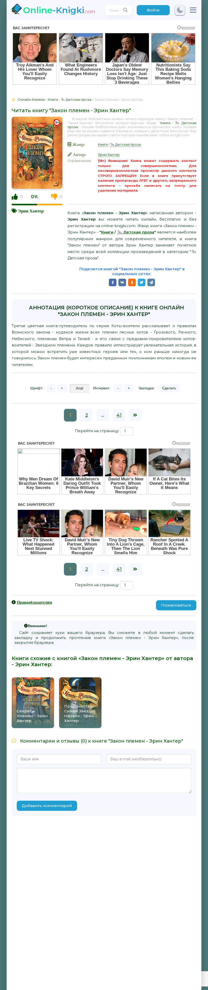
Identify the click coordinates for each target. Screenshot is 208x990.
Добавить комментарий (47, 805)
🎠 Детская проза (125, 144)
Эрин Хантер (31, 211)
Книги (165, 123)
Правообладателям (34, 602)
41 (119, 415)
